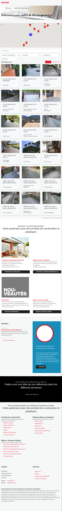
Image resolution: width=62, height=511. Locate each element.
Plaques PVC (38, 426)
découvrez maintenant (11, 311)
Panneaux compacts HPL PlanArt (12, 454)
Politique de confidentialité (42, 476)
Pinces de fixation (8, 456)
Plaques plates (7, 427)
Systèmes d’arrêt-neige (9, 432)
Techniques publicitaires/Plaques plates (48, 271)
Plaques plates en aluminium (42, 430)
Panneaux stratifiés (40, 428)
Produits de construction (12, 271)
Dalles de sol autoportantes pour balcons (14, 444)
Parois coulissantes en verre (10, 451)
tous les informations (9, 340)
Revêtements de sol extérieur (11, 446)
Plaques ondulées (8, 423)
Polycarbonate (39, 423)
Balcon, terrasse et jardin (44, 311)
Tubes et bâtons (39, 433)
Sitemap (37, 474)
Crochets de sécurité (8, 435)
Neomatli (41, 366)
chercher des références (32, 394)
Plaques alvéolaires (8, 425)
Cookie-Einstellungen (40, 478)
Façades (5, 430)
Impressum (38, 471)
